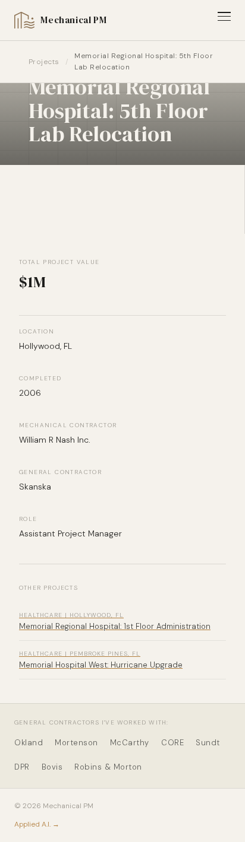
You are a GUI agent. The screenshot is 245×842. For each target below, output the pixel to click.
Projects (44, 61)
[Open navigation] (224, 16)
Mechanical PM (73, 20)
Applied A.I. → (36, 824)
